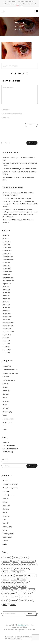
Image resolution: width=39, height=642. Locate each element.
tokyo (5, 601)
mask (16, 590)
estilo (34, 565)
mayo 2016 (6, 344)
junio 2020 (6, 238)
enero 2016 (6, 353)
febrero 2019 (7, 272)
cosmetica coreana (27, 561)
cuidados (25, 565)
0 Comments (19, 30)
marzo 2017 (7, 314)
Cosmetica (7, 366)
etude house (7, 568)
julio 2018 (6, 287)
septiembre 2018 (8, 281)
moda (23, 590)
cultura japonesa (9, 380)
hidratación (19, 575)
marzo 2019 (7, 269)
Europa (17, 568)
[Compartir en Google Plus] (19, 72)
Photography (7, 412)
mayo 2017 (6, 308)
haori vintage (7, 575)
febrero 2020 (7, 251)
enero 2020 (7, 254)
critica (16, 565)
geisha (14, 572)
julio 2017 (6, 302)
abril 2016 (6, 347)
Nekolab (24, 629)
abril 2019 (6, 266)
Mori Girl (5, 408)
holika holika (31, 575)
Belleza (16, 557)
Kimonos (6, 401)
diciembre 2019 (8, 257)
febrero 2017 (7, 317)
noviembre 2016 (8, 326)
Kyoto (27, 583)
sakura (29, 593)
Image (5, 387)
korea (19, 583)
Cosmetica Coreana (10, 370)
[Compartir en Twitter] (15, 72)
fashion (26, 568)
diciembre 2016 (8, 323)
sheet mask (7, 597)
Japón (5, 579)
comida (24, 557)
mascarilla (6, 590)
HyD (19, 631)
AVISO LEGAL (9, 637)
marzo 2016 (7, 350)
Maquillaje (22, 586)
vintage (13, 604)
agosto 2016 (7, 335)
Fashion (5, 384)
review (13, 593)
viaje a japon (7, 422)
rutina (21, 593)
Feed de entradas (9, 446)
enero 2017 (6, 320)
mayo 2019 (6, 263)
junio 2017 (6, 305)
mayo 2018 (6, 293)
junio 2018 (6, 290)
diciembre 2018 (8, 278)
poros (5, 593)
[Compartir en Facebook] (11, 72)
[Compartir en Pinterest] (23, 72)
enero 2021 (6, 235)
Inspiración (6, 391)
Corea (15, 561)
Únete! (21, 6)
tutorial (30, 601)
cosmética (6, 565)
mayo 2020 (7, 241)
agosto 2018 (7, 284)
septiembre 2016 (8, 332)
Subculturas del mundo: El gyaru (21, 198)
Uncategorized (8, 419)
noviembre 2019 (8, 260)
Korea (5, 405)
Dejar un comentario (11, 66)
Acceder (6, 443)
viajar (5, 604)
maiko (13, 586)
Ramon (5, 220)
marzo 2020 (7, 248)
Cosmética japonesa (10, 373)
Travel (5, 415)
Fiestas (5, 572)
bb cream (6, 557)
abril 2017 (6, 311)
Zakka (5, 429)
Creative (6, 377)
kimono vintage (8, 583)
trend (22, 601)
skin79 (17, 597)
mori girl (32, 590)
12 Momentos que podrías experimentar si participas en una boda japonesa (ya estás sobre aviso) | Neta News (20, 211)
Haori (21, 572)
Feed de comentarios (10, 449)
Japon (5, 398)
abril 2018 (6, 296)
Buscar (30, 613)
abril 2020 (6, 245)
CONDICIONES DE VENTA (23, 637)
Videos (5, 426)
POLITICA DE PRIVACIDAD (13, 639)
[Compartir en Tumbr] (27, 72)
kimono (13, 579)
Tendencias (26, 597)
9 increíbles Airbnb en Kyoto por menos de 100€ (19, 169)
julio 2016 (6, 338)
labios (5, 586)
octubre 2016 (7, 329)
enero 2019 (6, 275)
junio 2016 (6, 341)
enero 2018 (6, 299)
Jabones (6, 394)
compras (6, 561)
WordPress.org (8, 452)
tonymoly (14, 601)
